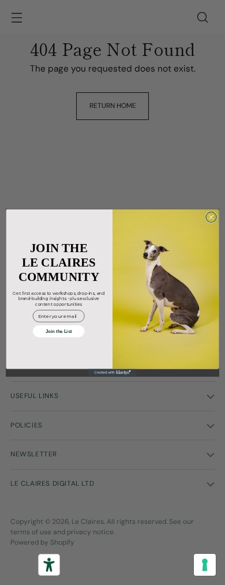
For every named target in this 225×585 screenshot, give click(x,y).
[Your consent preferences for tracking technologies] (205, 565)
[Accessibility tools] (49, 565)
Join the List (59, 330)
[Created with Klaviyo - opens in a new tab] (112, 372)
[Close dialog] (211, 217)
